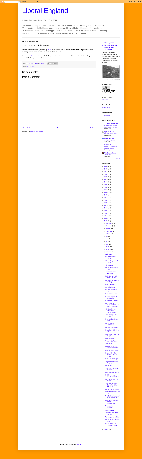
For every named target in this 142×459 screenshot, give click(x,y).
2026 (105, 166)
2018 (105, 187)
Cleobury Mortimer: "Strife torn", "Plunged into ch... (111, 310)
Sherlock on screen (109, 140)
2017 (105, 190)
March (108, 246)
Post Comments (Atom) (37, 131)
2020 (105, 182)
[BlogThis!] (51, 63)
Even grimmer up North (112, 372)
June (107, 239)
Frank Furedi (30, 66)
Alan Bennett (109, 343)
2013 (105, 200)
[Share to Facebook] (55, 63)
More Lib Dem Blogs (111, 359)
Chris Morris (109, 265)
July (107, 236)
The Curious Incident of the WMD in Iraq (112, 396)
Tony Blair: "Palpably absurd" (111, 369)
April (107, 244)
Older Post (92, 128)
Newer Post (26, 128)
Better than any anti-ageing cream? (111, 276)
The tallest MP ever (111, 341)
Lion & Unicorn (109, 138)
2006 (105, 218)
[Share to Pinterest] (57, 63)
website (30, 56)
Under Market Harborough (109, 324)
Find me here (106, 107)
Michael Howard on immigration (111, 297)
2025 (105, 169)
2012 (105, 203)
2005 (105, 221)
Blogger (79, 444)
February (108, 249)
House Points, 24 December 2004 (111, 424)
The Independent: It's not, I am (111, 413)
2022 (105, 177)
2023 (105, 174)
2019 (105, 184)
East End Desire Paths (110, 133)
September (109, 231)
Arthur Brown (107, 154)
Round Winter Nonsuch (112, 389)
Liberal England (45, 10)
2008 (105, 213)
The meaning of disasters (110, 406)
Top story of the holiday (112, 417)
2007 (105, 216)
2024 (105, 171)
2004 (105, 429)
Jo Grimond (108, 254)
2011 (105, 205)
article (49, 50)
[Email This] (48, 63)
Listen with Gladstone (111, 301)
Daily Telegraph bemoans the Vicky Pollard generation (111, 305)
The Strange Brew (110, 153)
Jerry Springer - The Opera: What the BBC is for (111, 385)
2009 (105, 210)
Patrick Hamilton (110, 284)
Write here (105, 100)
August (108, 233)
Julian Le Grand (110, 287)
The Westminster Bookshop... (110, 272)
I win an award (109, 338)
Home (59, 128)
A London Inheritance (111, 123)
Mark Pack (107, 145)
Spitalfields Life (109, 132)
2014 (105, 197)
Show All (118, 158)
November (109, 226)
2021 (105, 179)
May (107, 241)
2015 (105, 195)
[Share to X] (53, 63)
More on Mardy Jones (111, 350)
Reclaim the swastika (111, 327)
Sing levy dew (109, 410)
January (108, 252)
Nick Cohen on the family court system (111, 347)
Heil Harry (108, 365)
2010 (105, 208)
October (108, 228)
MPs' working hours (111, 294)
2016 (105, 192)
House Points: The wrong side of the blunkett (111, 354)
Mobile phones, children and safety (111, 375)
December (109, 223)
